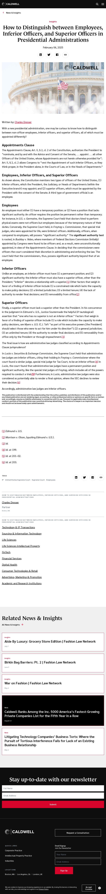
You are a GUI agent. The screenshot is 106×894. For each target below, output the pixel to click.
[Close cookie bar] (99, 888)
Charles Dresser (23, 122)
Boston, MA (9, 874)
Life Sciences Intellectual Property (21, 546)
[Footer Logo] (19, 831)
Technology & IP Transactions (18, 527)
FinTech (6, 552)
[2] (77, 294)
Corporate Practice (13, 850)
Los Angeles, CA (23, 874)
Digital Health (9, 564)
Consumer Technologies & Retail (20, 570)
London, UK (37, 874)
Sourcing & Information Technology (21, 533)
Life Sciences (9, 539)
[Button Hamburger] (102, 4)
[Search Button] (97, 4)
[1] (68, 281)
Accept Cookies (88, 888)
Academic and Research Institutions (21, 583)
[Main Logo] (10, 4)
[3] (63, 336)
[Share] (65, 55)
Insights (53, 21)
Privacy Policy (43, 889)
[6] (18, 382)
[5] (3, 456)
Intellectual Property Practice (18, 855)
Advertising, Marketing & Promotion (22, 577)
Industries (9, 860)
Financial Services (11, 558)
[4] (96, 361)
